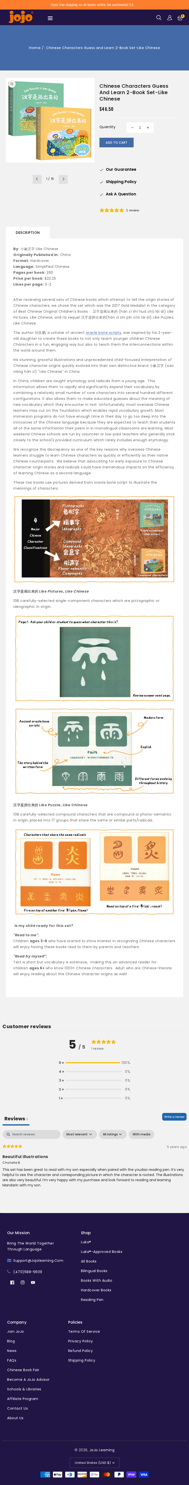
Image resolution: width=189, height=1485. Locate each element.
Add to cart (116, 142)
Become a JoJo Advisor (28, 1379)
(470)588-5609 (27, 1271)
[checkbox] (141, 1134)
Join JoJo (15, 1331)
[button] (160, 18)
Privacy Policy (80, 1341)
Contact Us (17, 1408)
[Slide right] (63, 179)
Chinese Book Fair (23, 1369)
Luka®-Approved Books (101, 1251)
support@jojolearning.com (38, 1260)
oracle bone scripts (103, 332)
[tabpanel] (94, 1161)
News (11, 1350)
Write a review (174, 1117)
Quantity (107, 126)
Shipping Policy (81, 1360)
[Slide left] (37, 179)
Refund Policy (80, 1350)
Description (28, 232)
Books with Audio (96, 1280)
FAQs (11, 1360)
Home (35, 47)
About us (15, 1418)
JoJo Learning (102, 1450)
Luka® (86, 1242)
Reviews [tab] (16, 1118)
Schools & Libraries (24, 1389)
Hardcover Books (96, 1290)
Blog (11, 1341)
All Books (89, 1261)
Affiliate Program (22, 1398)
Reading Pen (92, 1299)
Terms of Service (84, 1331)
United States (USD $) (93, 1462)
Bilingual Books (94, 1270)
